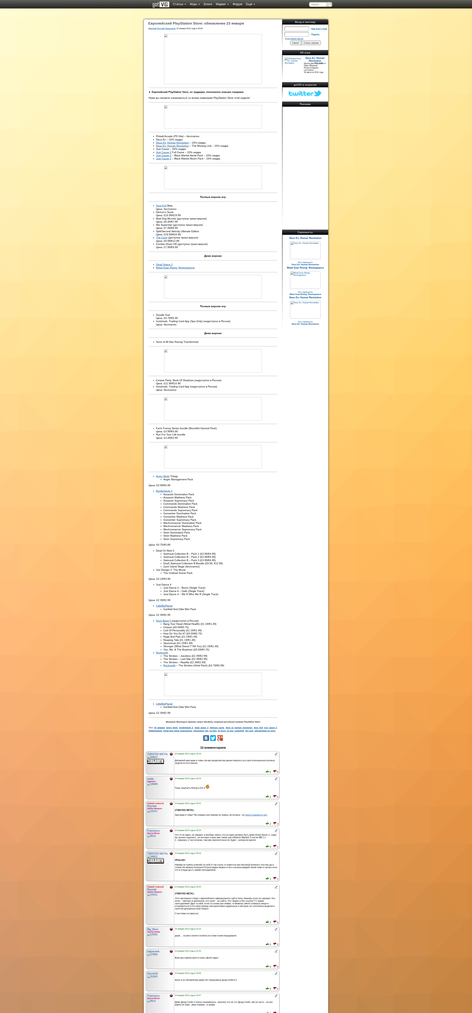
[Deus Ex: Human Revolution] (305, 243)
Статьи (179, 4)
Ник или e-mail (319, 29)
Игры (195, 4)
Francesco (153, 830)
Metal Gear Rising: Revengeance (305, 267)
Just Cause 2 (163, 152)
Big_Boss (152, 929)
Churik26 (152, 973)
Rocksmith (162, 652)
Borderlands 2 (164, 491)
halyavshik (153, 951)
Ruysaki (152, 805)
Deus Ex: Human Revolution (315, 59)
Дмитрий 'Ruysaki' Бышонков (161, 28)
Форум (237, 4)
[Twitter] (213, 738)
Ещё (250, 4)
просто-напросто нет (256, 815)
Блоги (208, 4)
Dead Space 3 (164, 264)
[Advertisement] (305, 163)
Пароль (315, 34)
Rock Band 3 (163, 620)
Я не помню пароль (294, 38)
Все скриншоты (305, 263)
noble (150, 778)
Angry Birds (162, 476)
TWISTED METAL (157, 754)
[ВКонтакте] (206, 738)
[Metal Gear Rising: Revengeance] (305, 275)
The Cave (161, 237)
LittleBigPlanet (164, 605)
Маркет (222, 4)
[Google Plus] (220, 738)
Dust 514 (161, 205)
